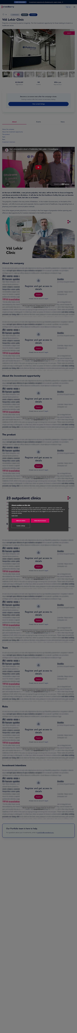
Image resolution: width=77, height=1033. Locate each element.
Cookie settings (20, 525)
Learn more (15, 515)
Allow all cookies (20, 520)
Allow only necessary (40, 520)
